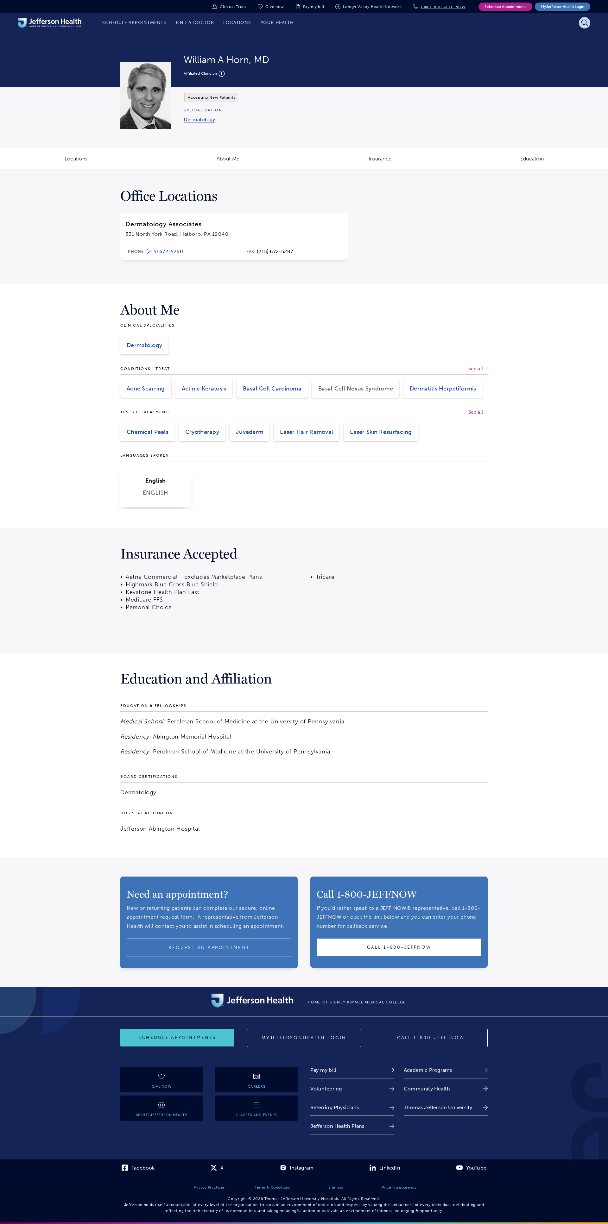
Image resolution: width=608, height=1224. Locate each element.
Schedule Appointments (505, 6)
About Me (260, 163)
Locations (108, 163)
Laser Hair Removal (306, 431)
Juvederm (249, 431)
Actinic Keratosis (204, 388)
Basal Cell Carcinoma (272, 388)
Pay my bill (313, 6)
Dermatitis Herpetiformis (443, 388)
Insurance (412, 163)
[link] (199, 119)
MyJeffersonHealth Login (562, 6)
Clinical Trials (233, 6)
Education (564, 163)
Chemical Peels (147, 431)
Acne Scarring (146, 388)
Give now (274, 6)
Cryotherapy (202, 431)
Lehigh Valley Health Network (372, 6)
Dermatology (144, 345)
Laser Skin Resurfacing (381, 431)
